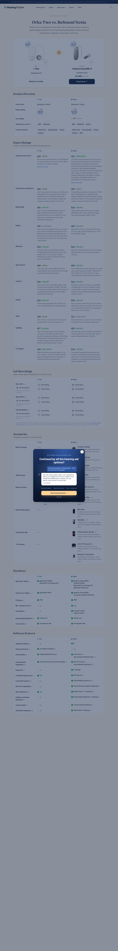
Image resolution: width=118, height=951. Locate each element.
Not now (59, 497)
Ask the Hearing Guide (57, 493)
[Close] (82, 451)
